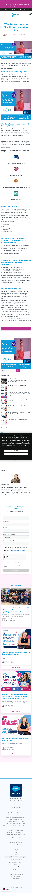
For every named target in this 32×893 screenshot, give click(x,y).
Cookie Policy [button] (27, 443)
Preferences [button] (4, 446)
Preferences (16, 457)
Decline (16, 453)
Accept (16, 450)
